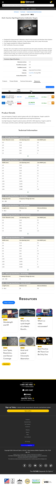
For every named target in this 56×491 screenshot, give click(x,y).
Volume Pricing (28, 98)
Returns (27, 432)
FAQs (27, 434)
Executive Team (27, 421)
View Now (10, 326)
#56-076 (19, 97)
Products (4, 81)
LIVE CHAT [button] (29, 390)
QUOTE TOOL (26, 398)
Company (28, 419)
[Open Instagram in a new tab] (45, 466)
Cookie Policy (23, 454)
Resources (37, 81)
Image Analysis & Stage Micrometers (34, 11)
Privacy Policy (16, 454)
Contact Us (33, 8)
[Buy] (53, 96)
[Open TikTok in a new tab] (50, 466)
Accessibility (39, 454)
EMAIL (28, 394)
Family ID (23, 14)
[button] (33, 14)
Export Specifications (50, 87)
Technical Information (26, 81)
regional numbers (29, 386)
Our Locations (27, 424)
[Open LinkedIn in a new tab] (40, 466)
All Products (16, 11)
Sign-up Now (28, 411)
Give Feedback (27, 437)
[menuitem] (3, 2)
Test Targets (22, 11)
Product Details (14, 81)
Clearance (19, 103)
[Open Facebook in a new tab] (24, 466)
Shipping (27, 429)
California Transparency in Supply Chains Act (27, 457)
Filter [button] (6, 302)
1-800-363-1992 (26, 384)
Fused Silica (31, 72)
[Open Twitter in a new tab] (29, 466)
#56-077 (19, 102)
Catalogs (27, 441)
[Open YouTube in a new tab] (35, 466)
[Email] (31, 14)
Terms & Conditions (31, 454)
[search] (28, 5)
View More (6, 364)
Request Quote (35, 98)
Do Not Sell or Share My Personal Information (37, 455)
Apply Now (26, 445)
